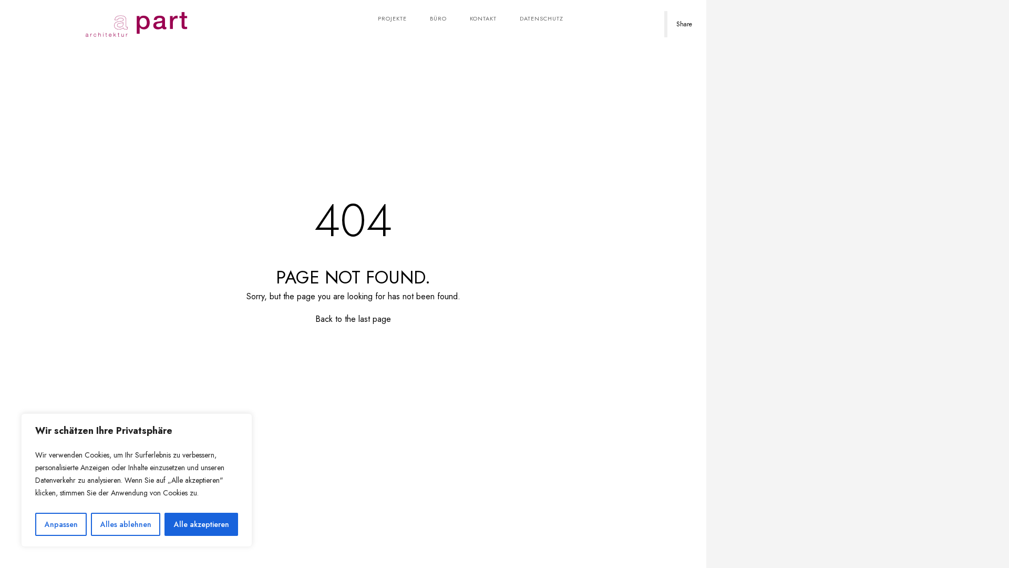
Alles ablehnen (125, 524)
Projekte (392, 18)
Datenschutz (541, 18)
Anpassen (61, 524)
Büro (438, 18)
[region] (136, 480)
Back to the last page (353, 319)
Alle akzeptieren (201, 524)
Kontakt (483, 18)
